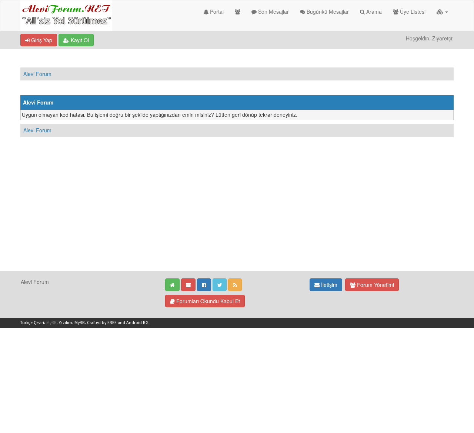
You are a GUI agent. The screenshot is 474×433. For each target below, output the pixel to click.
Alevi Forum (37, 73)
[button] (442, 11)
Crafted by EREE (102, 322)
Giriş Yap (41, 40)
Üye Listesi (411, 11)
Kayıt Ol (79, 40)
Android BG (137, 322)
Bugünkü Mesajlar (327, 11)
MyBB (51, 322)
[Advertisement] (237, 219)
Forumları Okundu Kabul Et (207, 301)
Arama (373, 11)
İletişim (328, 284)
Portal (216, 11)
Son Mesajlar (273, 11)
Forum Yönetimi (375, 284)
